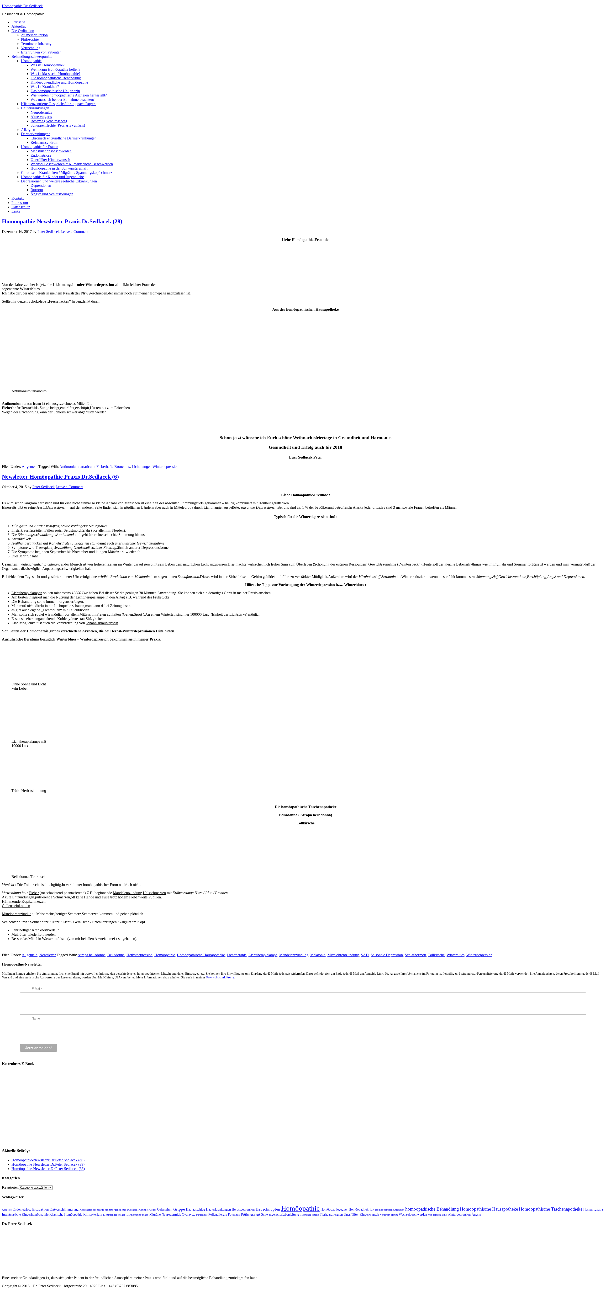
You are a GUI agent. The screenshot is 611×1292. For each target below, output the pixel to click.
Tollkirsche (436, 955)
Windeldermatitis (437, 1214)
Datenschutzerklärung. (220, 977)
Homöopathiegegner (334, 1209)
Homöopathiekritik (361, 1209)
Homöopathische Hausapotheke (201, 955)
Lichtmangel (141, 466)
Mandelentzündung (293, 955)
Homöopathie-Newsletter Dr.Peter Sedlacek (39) (47, 1164)
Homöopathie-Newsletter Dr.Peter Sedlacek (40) (47, 1160)
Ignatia (598, 1209)
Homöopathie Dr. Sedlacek (22, 6)
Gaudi (152, 1209)
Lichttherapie (237, 955)
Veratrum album (389, 1214)
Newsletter (47, 955)
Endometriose (22, 1209)
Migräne (155, 1214)
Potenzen (234, 1214)
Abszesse (7, 1209)
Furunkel (143, 1209)
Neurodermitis (171, 1214)
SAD (365, 955)
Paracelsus (201, 1214)
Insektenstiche (11, 1214)
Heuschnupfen (268, 1209)
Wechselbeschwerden (413, 1214)
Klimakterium (92, 1214)
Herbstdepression (139, 955)
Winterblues (455, 955)
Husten (588, 1209)
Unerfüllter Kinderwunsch (361, 1214)
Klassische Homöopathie (65, 1214)
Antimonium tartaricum (77, 466)
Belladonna (116, 955)
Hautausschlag (195, 1209)
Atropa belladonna (91, 955)
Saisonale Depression (387, 955)
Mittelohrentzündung (343, 955)
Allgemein (29, 466)
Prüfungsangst (250, 1214)
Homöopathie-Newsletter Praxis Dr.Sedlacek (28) (62, 221)
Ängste (476, 1214)
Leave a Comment (74, 232)
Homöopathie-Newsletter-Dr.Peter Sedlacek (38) (48, 1169)
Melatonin (318, 955)
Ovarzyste (188, 1214)
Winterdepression (166, 466)
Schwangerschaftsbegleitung (280, 1214)
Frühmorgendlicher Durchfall (121, 1209)
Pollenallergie (217, 1214)
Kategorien (10, 1187)
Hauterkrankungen (218, 1209)
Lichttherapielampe (262, 955)
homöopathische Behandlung (432, 1209)
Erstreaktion (40, 1209)
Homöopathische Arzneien (389, 1209)
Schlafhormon (415, 955)
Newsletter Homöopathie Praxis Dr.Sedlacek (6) (60, 477)
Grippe (179, 1209)
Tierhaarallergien (331, 1214)
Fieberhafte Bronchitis (113, 466)
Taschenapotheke (309, 1214)
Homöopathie (164, 955)
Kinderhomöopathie (35, 1214)
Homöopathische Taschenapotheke (550, 1209)
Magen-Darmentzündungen (133, 1214)
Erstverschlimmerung (64, 1209)
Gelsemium (164, 1209)
